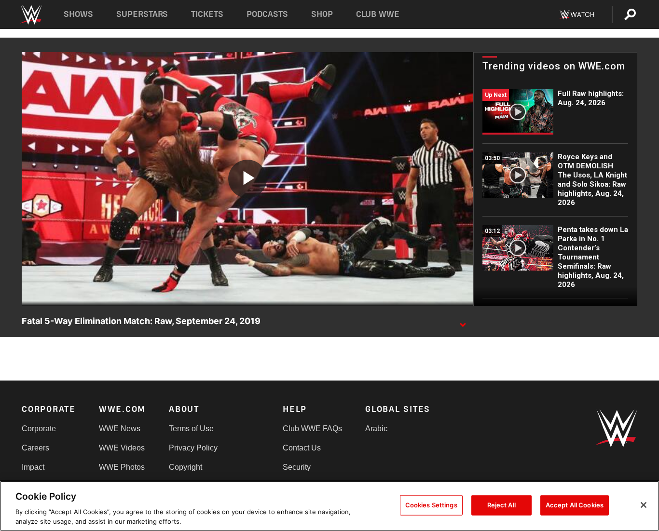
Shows (78, 14)
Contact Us (302, 448)
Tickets (207, 14)
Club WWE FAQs (312, 428)
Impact (33, 467)
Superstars (142, 14)
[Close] (643, 505)
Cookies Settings (431, 505)
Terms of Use (191, 428)
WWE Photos (122, 467)
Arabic (376, 428)
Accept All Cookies (575, 505)
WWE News (119, 428)
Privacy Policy (193, 448)
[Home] (30, 14)
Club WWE (377, 14)
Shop (322, 14)
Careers (35, 448)
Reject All (501, 505)
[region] (329, 506)
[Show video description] (462, 321)
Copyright (185, 467)
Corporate (39, 428)
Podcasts (267, 14)
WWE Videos (122, 448)
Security (297, 467)
